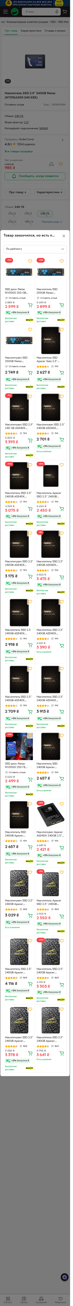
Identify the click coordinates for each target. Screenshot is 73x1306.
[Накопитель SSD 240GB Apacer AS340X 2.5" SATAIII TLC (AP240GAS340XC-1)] (51, 746)
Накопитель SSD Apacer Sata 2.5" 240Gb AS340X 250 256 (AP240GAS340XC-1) (50, 360)
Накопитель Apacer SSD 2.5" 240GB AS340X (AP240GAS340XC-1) (50, 495)
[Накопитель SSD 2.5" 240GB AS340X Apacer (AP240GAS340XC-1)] (19, 476)
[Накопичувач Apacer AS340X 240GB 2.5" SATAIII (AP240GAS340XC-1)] (51, 815)
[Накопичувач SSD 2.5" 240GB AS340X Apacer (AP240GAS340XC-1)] (51, 407)
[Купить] (30, 305)
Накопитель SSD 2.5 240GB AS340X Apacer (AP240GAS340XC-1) (18, 632)
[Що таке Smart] (29, 320)
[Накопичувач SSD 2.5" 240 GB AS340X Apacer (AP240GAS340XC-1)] (19, 407)
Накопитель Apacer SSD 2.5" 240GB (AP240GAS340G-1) (49, 902)
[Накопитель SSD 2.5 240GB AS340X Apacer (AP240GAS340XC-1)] (19, 613)
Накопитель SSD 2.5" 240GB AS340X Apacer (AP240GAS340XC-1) (18, 495)
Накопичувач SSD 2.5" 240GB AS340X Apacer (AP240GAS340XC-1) (51, 427)
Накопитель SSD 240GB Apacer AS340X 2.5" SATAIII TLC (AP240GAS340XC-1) (50, 766)
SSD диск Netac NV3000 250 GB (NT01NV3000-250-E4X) (17, 291)
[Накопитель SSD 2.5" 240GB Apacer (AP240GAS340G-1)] (19, 952)
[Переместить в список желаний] (30, 261)
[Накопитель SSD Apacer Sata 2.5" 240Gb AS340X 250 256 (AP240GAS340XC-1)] (51, 340)
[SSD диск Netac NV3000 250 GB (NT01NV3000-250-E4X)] (19, 272)
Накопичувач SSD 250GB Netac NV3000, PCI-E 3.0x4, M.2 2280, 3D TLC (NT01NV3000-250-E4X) (19, 360)
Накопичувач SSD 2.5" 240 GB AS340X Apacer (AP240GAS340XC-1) (19, 427)
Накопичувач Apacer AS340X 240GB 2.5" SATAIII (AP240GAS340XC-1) (50, 834)
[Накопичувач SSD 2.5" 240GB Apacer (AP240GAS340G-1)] (19, 883)
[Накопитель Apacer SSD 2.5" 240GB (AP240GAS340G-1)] (51, 883)
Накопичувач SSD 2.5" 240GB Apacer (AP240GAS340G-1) (19, 902)
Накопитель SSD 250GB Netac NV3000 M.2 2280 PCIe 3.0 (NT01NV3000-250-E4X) (49, 291)
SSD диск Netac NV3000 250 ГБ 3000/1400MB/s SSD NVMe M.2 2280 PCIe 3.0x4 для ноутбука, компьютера (18, 766)
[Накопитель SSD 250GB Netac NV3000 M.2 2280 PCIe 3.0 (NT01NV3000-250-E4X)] (51, 272)
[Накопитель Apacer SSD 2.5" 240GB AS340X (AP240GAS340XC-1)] (51, 476)
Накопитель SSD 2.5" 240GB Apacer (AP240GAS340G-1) (18, 971)
